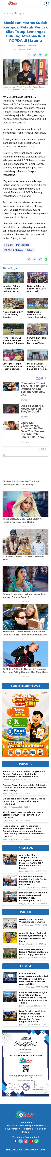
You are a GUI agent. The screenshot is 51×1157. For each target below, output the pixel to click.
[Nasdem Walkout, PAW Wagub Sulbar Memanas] (10, 923)
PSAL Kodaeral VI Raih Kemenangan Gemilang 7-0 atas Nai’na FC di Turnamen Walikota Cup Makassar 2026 (13, 340)
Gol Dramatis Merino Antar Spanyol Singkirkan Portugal (37, 315)
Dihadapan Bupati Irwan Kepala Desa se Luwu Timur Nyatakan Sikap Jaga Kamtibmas (24, 801)
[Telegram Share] (40, 55)
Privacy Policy (12, 1129)
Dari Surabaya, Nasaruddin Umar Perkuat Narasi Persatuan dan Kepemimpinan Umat (33, 896)
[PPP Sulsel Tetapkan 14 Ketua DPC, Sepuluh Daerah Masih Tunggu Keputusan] (10, 953)
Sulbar (30, 250)
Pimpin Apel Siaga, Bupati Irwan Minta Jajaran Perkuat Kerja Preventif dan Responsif (23, 815)
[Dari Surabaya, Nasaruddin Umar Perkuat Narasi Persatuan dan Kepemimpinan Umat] (10, 896)
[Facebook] (15, 1141)
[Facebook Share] (29, 55)
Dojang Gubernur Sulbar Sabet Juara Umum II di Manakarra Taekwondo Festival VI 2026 (37, 289)
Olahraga (31, 45)
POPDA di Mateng (13, 250)
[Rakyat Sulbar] (13, 3)
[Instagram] (26, 1141)
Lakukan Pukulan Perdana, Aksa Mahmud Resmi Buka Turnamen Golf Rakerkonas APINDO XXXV (12, 289)
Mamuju (8, 245)
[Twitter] (20, 1141)
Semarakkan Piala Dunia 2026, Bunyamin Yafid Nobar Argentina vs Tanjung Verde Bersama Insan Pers (37, 340)
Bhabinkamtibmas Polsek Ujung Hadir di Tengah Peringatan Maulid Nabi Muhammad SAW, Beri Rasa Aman (24, 774)
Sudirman (20, 45)
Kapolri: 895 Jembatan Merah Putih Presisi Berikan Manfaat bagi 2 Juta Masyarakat (33, 880)
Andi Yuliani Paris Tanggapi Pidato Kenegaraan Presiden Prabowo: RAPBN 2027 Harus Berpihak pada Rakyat (31, 861)
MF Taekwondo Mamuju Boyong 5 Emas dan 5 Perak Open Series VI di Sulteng (36, 366)
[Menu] (4, 3)
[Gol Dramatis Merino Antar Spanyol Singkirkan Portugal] (37, 303)
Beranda (25, 1122)
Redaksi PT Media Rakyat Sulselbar (25, 1125)
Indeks (25, 1132)
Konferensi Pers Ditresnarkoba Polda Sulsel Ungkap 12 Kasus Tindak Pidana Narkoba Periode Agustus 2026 (33, 978)
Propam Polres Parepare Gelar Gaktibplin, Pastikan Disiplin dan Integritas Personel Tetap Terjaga (25, 788)
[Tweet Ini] (34, 55)
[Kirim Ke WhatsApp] (46, 55)
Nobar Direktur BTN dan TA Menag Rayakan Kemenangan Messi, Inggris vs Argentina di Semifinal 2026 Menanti (13, 315)
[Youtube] (31, 1141)
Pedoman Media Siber (34, 1129)
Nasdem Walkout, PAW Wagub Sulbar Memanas (32, 920)
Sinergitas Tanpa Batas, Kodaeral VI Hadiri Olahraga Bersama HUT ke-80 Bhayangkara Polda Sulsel (12, 366)
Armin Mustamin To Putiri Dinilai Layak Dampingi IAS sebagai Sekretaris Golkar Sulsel (33, 937)
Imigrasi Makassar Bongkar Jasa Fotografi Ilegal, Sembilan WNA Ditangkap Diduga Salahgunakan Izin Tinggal (33, 997)
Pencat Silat (22, 245)
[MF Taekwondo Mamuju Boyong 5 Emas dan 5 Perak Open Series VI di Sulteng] (37, 355)
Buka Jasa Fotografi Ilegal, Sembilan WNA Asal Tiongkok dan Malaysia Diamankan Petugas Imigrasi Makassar (33, 1016)
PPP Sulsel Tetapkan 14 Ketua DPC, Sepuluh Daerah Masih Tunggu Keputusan (33, 952)
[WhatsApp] (36, 1141)
